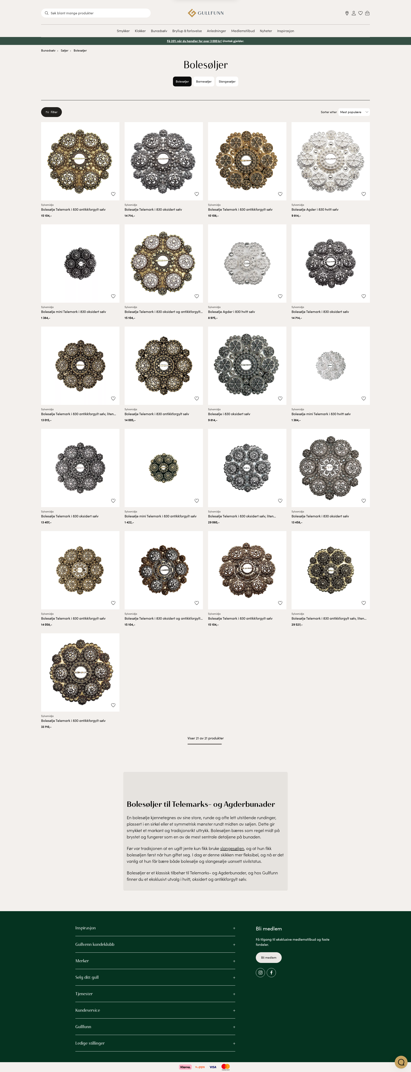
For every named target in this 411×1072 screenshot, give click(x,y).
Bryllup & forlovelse (187, 30)
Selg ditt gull (87, 977)
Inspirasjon (285, 30)
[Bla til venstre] (167, 81)
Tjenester (84, 993)
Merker (82, 960)
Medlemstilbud (243, 30)
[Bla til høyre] (243, 81)
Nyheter (266, 30)
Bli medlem (268, 957)
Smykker (123, 30)
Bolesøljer (80, 50)
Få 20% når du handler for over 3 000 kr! (194, 41)
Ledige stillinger (90, 1043)
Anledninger (216, 30)
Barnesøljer (203, 81)
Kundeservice (87, 1010)
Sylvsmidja (47, 204)
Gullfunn (83, 1026)
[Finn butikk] (347, 13)
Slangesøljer (227, 81)
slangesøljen (232, 848)
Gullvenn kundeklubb (94, 944)
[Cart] (367, 13)
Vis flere (206, 755)
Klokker (140, 30)
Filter (54, 112)
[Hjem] (205, 13)
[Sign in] (353, 13)
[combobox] (96, 13)
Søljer (64, 50)
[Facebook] (271, 972)
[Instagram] (260, 972)
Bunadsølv (159, 30)
